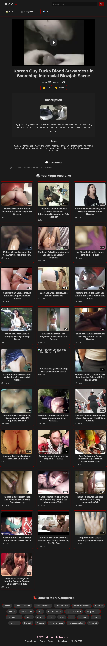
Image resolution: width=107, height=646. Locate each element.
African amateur (56, 623)
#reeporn (44, 148)
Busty (61, 617)
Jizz (13, 4)
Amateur (40, 623)
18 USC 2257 (76, 641)
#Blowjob (46, 146)
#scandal (19, 148)
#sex (28, 148)
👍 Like (46, 88)
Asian (51, 617)
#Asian (17, 146)
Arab (40, 611)
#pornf (35, 148)
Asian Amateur (62, 606)
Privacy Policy (30, 641)
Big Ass (40, 617)
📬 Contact (48, 11)
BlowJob (27, 623)
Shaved (96, 617)
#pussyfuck (86, 148)
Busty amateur (93, 611)
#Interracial (28, 146)
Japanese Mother (73, 611)
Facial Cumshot (54, 611)
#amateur (88, 146)
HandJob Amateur (76, 623)
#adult (53, 148)
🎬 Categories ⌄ (28, 11)
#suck (67, 148)
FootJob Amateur (23, 606)
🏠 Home (10, 11)
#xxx (59, 148)
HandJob (99, 606)
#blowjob (75, 148)
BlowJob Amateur (43, 606)
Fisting (29, 617)
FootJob (11, 611)
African (7, 606)
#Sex (37, 146)
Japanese (14, 623)
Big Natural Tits (14, 617)
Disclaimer (62, 641)
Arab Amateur (26, 611)
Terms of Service (47, 641)
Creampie (83, 617)
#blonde (56, 146)
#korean (65, 146)
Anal (71, 617)
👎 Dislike (59, 88)
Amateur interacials (82, 606)
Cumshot (93, 623)
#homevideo (77, 146)
